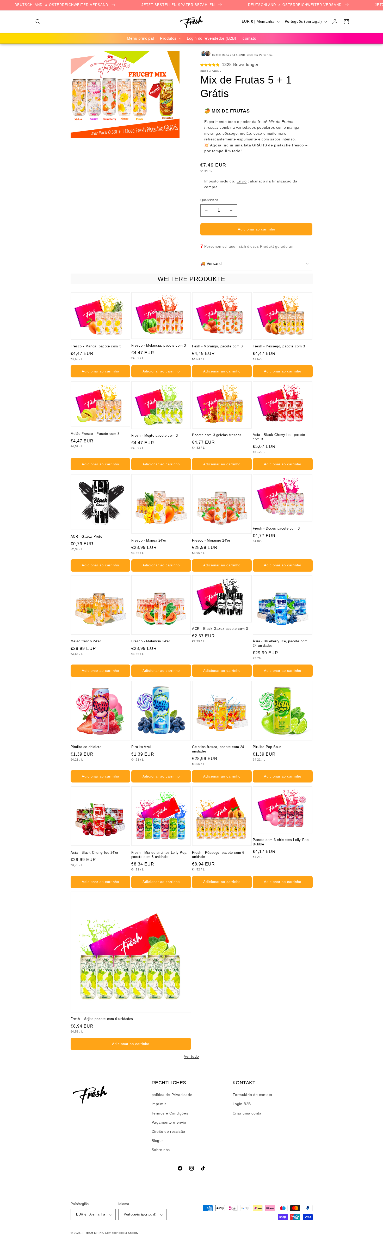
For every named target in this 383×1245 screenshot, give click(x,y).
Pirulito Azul (141, 747)
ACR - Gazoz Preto (86, 536)
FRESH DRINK (93, 1233)
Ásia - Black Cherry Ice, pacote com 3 (279, 437)
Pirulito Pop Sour (267, 747)
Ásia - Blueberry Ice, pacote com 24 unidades (280, 643)
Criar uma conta (247, 1113)
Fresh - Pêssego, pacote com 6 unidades (218, 854)
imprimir (159, 1104)
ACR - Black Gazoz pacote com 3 (220, 629)
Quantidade (209, 200)
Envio (242, 181)
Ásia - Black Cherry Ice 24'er (94, 852)
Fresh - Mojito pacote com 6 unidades (102, 1019)
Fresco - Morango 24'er (211, 540)
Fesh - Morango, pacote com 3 (217, 346)
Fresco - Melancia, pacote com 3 (158, 345)
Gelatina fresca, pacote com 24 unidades (218, 749)
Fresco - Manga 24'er (148, 540)
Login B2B (242, 1104)
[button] (38, 21)
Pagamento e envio (169, 1122)
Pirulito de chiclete (86, 747)
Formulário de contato (253, 1095)
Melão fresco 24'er (86, 641)
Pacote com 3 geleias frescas (217, 435)
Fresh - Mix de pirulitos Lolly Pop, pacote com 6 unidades (159, 854)
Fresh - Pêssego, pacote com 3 (279, 346)
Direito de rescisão (168, 1132)
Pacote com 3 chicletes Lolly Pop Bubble (280, 842)
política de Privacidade (172, 1095)
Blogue (158, 1141)
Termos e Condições (170, 1113)
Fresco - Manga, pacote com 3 (96, 346)
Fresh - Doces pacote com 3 (276, 528)
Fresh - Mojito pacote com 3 (154, 435)
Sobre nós (161, 1150)
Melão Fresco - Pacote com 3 (95, 434)
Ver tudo (191, 1056)
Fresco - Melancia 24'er (150, 641)
